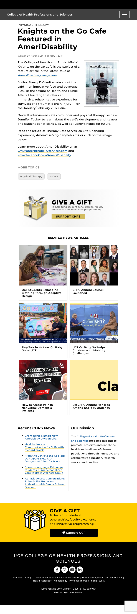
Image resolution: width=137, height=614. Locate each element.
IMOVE (54, 176)
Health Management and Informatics (102, 577)
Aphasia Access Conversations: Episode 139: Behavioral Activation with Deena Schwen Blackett (45, 483)
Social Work (98, 580)
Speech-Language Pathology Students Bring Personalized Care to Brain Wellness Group (44, 470)
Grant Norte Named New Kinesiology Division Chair (42, 437)
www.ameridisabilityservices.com (42, 151)
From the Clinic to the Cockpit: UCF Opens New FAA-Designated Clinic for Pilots (45, 458)
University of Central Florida (69, 592)
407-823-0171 (90, 588)
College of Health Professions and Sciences (40, 14)
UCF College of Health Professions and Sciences (68, 558)
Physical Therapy (33, 25)
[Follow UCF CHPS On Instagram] (64, 569)
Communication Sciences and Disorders (56, 577)
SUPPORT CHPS (68, 216)
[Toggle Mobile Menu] (129, 4)
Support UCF (75, 532)
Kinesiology (60, 580)
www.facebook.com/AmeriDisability (44, 155)
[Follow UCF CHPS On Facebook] (57, 569)
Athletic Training (22, 577)
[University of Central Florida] (30, 4)
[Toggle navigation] (124, 14)
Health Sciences (42, 580)
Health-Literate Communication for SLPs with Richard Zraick (44, 447)
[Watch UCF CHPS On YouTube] (72, 569)
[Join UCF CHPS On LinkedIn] (80, 569)
